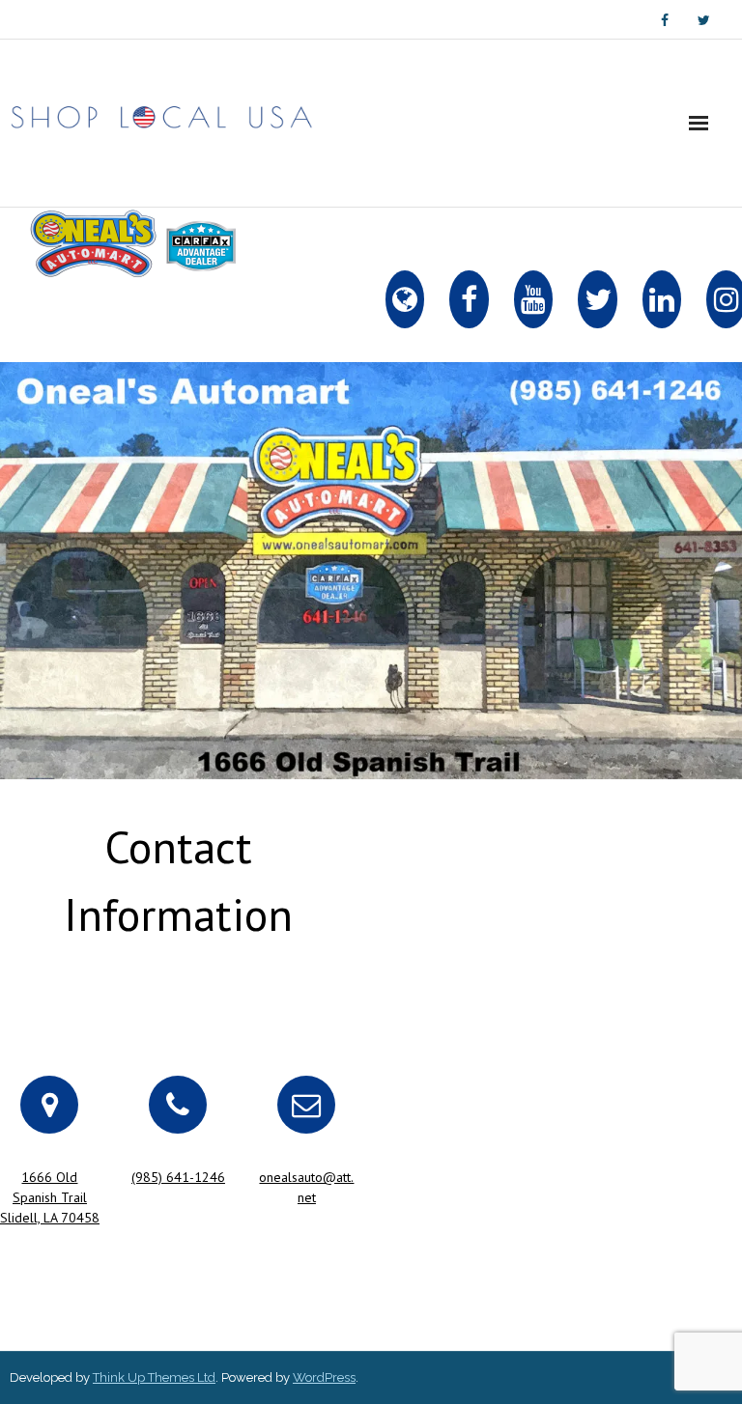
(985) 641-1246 (178, 1177)
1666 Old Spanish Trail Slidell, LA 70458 (50, 1197)
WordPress (324, 1377)
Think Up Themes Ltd (154, 1377)
